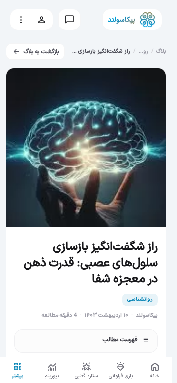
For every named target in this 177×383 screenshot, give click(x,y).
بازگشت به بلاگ (35, 51)
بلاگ (161, 51)
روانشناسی (140, 299)
